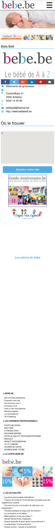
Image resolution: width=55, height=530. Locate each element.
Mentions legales (11, 411)
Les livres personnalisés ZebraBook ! (19, 497)
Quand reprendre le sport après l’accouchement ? (24, 521)
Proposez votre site (12, 400)
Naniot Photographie (15, 441)
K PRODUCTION (11, 430)
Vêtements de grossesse (20, 86)
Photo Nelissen (12, 425)
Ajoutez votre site (27, 169)
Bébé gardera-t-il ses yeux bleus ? (18, 516)
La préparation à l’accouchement (17, 524)
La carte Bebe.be (11, 413)
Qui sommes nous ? (12, 403)
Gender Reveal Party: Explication (17, 518)
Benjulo (8, 438)
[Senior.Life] (27, 39)
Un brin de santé (13, 446)
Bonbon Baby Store (14, 449)
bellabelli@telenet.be (17, 107)
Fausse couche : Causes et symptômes (20, 526)
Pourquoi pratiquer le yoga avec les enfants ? (22, 510)
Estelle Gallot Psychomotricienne (22, 436)
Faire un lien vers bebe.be (14, 408)
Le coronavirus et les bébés (15, 513)
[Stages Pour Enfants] (27, 218)
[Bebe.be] (17, 7)
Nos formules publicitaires (14, 397)
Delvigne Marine (12, 433)
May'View (9, 428)
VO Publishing (10, 416)
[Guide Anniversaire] (27, 206)
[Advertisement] (27, 237)
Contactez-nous (10, 405)
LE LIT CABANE (11, 444)
